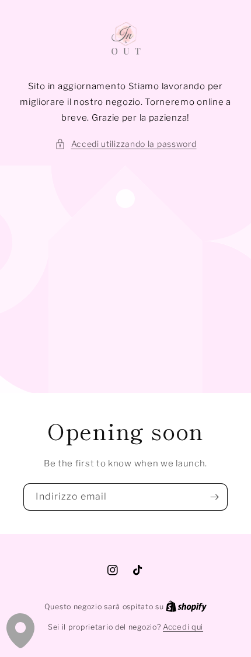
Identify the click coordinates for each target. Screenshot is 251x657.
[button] (126, 143)
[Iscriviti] (214, 497)
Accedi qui (183, 626)
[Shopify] (186, 606)
